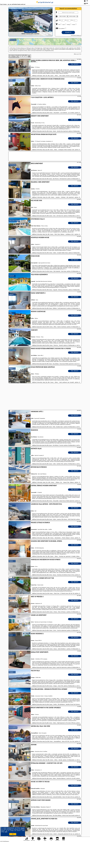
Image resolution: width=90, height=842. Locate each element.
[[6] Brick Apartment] (20, 171)
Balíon (10, 505)
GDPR (6, 831)
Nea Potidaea (12, 350)
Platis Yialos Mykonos (14, 220)
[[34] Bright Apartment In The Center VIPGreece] (20, 715)
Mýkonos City (12, 468)
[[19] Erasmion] (20, 437)
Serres (10, 616)
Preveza (11, 598)
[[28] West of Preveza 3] (20, 604)
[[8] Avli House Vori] (20, 208)
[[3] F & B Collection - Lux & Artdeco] (20, 105)
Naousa (11, 561)
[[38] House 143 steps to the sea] (20, 789)
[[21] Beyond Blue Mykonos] (20, 474)
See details (74, 64)
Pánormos (11, 331)
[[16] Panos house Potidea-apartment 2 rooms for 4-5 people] (20, 356)
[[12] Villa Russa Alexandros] (20, 282)
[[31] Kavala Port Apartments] (20, 659)
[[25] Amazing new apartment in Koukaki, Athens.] (20, 548)
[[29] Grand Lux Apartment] (20, 622)
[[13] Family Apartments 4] (20, 300)
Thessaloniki (12, 98)
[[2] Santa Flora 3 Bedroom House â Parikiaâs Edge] (20, 86)
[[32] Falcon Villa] (20, 678)
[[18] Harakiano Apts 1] (20, 419)
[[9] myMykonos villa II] (20, 226)
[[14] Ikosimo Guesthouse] (20, 319)
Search (68, 32)
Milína (10, 313)
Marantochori (12, 524)
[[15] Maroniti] (20, 337)
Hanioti (11, 820)
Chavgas (11, 672)
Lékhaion (11, 294)
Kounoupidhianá (13, 727)
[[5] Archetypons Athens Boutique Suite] (20, 142)
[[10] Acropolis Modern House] (20, 245)
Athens (10, 61)
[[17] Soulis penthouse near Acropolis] (20, 374)
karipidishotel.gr (45, 2)
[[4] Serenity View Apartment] (20, 123)
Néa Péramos (12, 165)
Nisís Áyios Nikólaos (13, 801)
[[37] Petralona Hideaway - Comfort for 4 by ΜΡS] (20, 770)
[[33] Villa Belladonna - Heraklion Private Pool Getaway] (20, 696)
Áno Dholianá (12, 431)
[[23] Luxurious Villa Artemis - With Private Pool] (20, 511)
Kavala (10, 117)
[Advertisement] (45, 396)
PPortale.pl (7, 841)
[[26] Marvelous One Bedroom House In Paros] (20, 567)
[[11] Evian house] (20, 263)
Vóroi (10, 202)
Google (22, 828)
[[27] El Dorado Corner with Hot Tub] (20, 585)
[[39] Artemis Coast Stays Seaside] (20, 807)
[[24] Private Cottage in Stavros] (20, 530)
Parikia (10, 80)
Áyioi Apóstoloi (12, 257)
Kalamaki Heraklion (14, 783)
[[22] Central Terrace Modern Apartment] (20, 493)
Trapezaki (11, 276)
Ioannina (11, 183)
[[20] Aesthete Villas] (20, 456)
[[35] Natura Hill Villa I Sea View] (20, 733)
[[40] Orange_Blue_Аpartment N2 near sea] (20, 826)
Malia (10, 413)
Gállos (10, 450)
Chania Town (12, 579)
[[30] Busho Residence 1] (20, 641)
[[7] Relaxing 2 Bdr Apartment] (20, 189)
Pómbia (11, 690)
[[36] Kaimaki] (20, 752)
